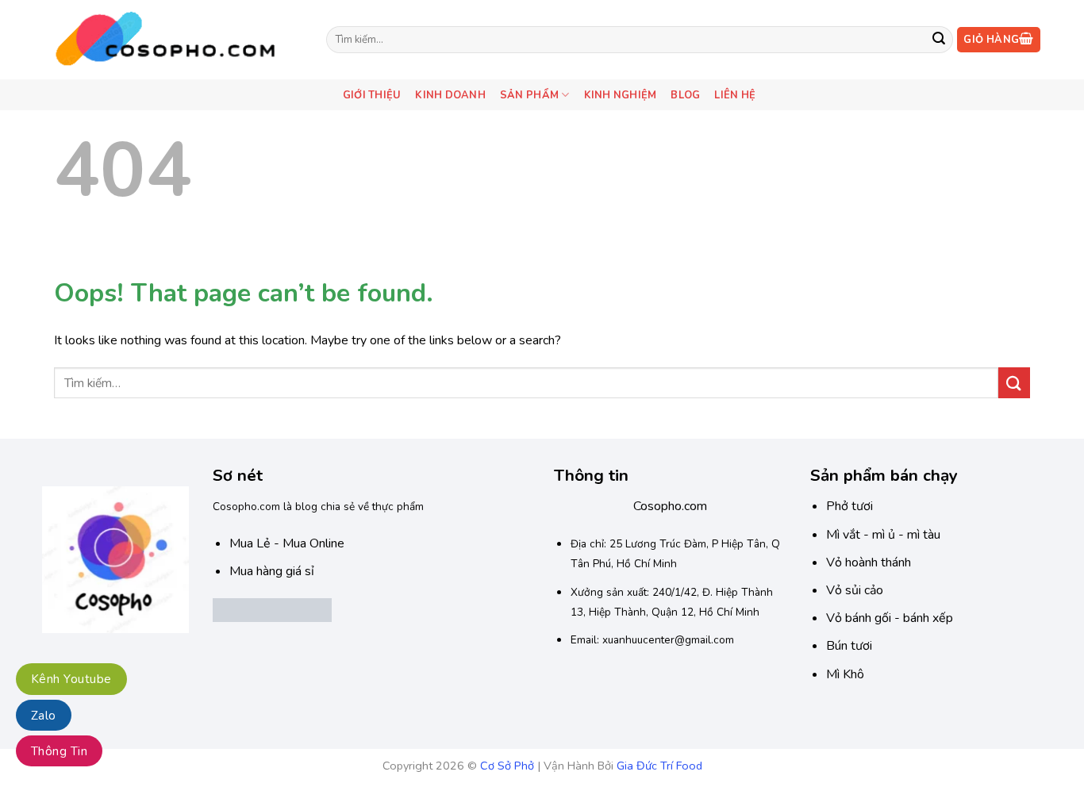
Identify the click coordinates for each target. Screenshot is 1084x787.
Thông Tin (59, 751)
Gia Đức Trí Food (659, 766)
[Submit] (938, 39)
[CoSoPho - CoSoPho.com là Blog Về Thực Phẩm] (172, 39)
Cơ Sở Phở (507, 766)
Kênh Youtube (71, 679)
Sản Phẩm (529, 95)
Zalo (43, 716)
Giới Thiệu (372, 95)
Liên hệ (734, 95)
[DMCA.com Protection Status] (272, 609)
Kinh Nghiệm (620, 95)
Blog (685, 95)
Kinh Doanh (450, 95)
